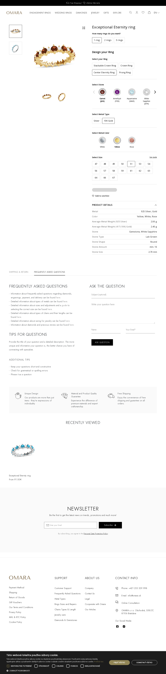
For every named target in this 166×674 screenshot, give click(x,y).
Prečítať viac (98, 661)
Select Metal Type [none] (100, 114)
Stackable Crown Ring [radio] (105, 65)
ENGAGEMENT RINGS (40, 12)
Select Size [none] (97, 157)
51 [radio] (131, 163)
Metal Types (60, 598)
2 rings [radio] (107, 40)
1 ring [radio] (97, 40)
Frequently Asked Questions (49, 272)
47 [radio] (96, 163)
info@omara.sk (134, 595)
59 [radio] (122, 170)
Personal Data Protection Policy (96, 533)
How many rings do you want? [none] (106, 33)
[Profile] (136, 13)
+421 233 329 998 (138, 588)
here (58, 297)
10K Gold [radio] (108, 120)
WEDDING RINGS (63, 12)
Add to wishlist (102, 195)
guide (64, 305)
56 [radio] (96, 170)
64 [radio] (96, 177)
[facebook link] (117, 626)
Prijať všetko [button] (119, 662)
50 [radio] (122, 163)
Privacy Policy (15, 612)
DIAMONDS (81, 12)
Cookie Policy (15, 622)
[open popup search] (130, 13)
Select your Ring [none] (100, 59)
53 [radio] (140, 163)
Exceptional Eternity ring (20, 475)
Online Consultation (131, 603)
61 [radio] (131, 170)
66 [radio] (105, 177)
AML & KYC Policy (17, 617)
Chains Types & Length (65, 609)
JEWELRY (95, 12)
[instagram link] (124, 626)
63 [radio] (149, 170)
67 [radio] (113, 177)
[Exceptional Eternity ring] (23, 451)
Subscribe (108, 525)
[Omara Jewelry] (14, 12)
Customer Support (63, 588)
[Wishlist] (143, 13)
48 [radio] (105, 163)
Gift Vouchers (15, 602)
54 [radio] (149, 163)
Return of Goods (17, 597)
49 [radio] (113, 163)
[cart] (149, 13)
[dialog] (83, 662)
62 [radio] (140, 170)
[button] (55, 670)
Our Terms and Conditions (21, 607)
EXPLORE (117, 12)
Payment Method (16, 587)
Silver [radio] (96, 120)
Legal (87, 598)
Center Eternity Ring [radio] (104, 72)
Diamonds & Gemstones (66, 620)
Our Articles (90, 609)
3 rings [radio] (119, 40)
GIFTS (106, 12)
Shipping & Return (18, 272)
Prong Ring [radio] (125, 72)
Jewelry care (60, 614)
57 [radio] (105, 170)
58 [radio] (113, 170)
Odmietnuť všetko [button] (144, 662)
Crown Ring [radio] (127, 65)
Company (89, 588)
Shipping (13, 592)
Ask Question (102, 342)
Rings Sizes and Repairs (65, 604)
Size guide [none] (153, 157)
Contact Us (90, 593)
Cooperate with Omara (95, 604)
